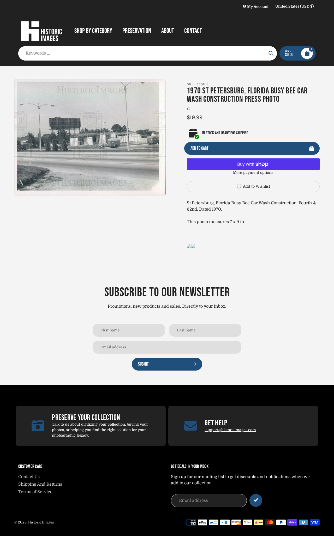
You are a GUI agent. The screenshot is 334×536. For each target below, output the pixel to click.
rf (188, 108)
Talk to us (61, 424)
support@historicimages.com (230, 430)
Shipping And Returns (40, 484)
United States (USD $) (294, 6)
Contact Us (29, 476)
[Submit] (255, 500)
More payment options (253, 172)
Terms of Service (35, 492)
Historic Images (41, 522)
